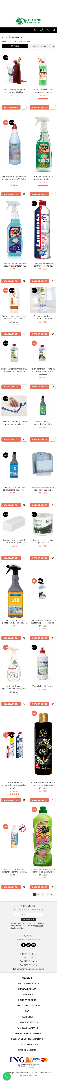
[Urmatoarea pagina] (51, 894)
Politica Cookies (27, 1000)
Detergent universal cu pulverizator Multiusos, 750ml (42, 177)
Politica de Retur (27, 983)
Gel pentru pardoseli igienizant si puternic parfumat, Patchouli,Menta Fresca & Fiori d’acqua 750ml (42, 317)
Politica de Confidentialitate (27, 1038)
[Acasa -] (28, 21)
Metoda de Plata (27, 989)
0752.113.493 (30, 961)
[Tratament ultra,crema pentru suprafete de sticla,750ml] (43, 230)
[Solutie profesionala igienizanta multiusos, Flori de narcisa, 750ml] (14, 663)
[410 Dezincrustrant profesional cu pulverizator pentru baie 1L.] (14, 591)
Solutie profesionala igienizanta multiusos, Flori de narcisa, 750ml (14, 687)
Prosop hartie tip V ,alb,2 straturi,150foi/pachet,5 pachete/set (14, 541)
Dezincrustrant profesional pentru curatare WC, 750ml (14, 177)
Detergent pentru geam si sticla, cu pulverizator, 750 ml (14, 264)
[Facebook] (23, 945)
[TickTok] (28, 945)
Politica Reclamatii (27, 1028)
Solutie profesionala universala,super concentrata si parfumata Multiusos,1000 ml (43, 90)
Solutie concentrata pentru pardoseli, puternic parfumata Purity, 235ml (43, 783)
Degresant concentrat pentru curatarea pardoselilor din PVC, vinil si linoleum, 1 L (43, 621)
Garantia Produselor (27, 1033)
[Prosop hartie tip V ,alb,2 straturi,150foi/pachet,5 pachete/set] (14, 524)
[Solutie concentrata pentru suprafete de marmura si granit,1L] (43, 836)
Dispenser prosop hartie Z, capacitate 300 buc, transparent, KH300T (43, 488)
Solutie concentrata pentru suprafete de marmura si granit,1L (43, 870)
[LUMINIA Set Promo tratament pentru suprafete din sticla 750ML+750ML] (14, 745)
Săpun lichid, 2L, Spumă (43, 686)
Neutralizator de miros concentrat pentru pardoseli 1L (14, 870)
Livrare (27, 994)
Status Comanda (27, 1044)
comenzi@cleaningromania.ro (30, 968)
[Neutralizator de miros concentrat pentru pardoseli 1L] (14, 837)
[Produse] (3, 31)
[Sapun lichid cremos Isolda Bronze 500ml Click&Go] (14, 300)
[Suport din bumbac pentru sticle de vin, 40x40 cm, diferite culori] (14, 70)
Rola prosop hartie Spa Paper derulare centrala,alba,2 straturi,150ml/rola (43, 541)
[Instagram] (33, 945)
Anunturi (27, 978)
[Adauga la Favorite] (23, 107)
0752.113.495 (30, 965)
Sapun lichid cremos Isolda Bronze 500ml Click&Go (14, 317)
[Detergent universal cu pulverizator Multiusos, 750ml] (43, 144)
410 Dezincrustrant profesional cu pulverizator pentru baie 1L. (14, 621)
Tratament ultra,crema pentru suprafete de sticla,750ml (43, 264)
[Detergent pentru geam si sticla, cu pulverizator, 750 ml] (14, 230)
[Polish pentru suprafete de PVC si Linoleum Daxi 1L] (43, 353)
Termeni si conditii (27, 1005)
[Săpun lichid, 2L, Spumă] (43, 663)
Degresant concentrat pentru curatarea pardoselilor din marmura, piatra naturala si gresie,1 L (14, 370)
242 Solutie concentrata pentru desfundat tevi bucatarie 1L (42, 422)
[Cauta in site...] (54, 30)
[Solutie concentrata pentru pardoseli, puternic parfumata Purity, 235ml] (43, 745)
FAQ (27, 1011)
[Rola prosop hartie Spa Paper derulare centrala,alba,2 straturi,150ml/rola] (43, 524)
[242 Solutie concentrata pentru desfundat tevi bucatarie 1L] (43, 406)
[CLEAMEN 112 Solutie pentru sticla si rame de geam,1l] (14, 465)
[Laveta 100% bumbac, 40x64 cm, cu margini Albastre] (14, 405)
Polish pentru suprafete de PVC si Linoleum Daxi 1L (43, 370)
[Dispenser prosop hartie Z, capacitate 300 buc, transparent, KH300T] (43, 465)
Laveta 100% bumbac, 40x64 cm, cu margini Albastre (14, 422)
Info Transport (27, 1022)
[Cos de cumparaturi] (48, 30)
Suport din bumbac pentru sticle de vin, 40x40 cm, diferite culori (14, 90)
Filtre (16, 46)
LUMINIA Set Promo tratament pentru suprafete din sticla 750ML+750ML (14, 783)
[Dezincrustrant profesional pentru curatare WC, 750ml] (14, 143)
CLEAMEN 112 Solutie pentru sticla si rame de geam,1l (14, 488)
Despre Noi (27, 1016)
